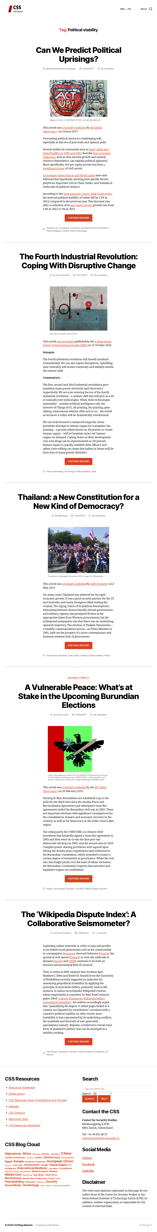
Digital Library (17, 1093)
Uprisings (85, 228)
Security (50, 228)
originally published (74, 127)
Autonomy (36, 1154)
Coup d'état (73, 655)
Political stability (53, 231)
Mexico (53, 1171)
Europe (19, 1161)
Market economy (12, 1172)
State (93, 471)
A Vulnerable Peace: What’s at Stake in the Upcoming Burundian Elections (78, 696)
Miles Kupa (62, 515)
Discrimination (67, 1158)
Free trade (18, 1165)
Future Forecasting (78, 231)
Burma (45, 1153)
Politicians (40, 1182)
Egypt (8, 1161)
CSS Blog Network (23, 1225)
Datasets (14, 1106)
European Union (60, 1161)
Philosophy (30, 1182)
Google (104, 953)
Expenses (8, 1165)
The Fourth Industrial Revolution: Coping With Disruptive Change (78, 261)
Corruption (64, 228)
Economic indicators (99, 228)
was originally (65, 341)
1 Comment (101, 933)
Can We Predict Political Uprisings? (78, 54)
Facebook (88, 1164)
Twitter (74, 957)
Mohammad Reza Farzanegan (62, 68)
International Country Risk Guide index (87, 194)
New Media (38, 1175)
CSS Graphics (17, 1112)
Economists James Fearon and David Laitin (69, 175)
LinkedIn (88, 1171)
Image (53, 120)
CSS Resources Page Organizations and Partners (38, 1100)
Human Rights (58, 1164)
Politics (107, 655)
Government (52, 655)
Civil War (79, 888)
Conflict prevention (15, 1157)
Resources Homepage (22, 1087)
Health (44, 1165)
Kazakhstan (66, 1168)
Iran (56, 228)
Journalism (53, 1168)
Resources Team (18, 1119)
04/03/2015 (80, 714)
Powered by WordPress (47, 1225)
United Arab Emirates (61, 1186)
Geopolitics (63, 1051)
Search (89, 1099)
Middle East (13, 1174)
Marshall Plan (25, 1172)
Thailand (83, 655)
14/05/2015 (79, 515)
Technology (69, 471)
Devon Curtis (62, 714)
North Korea (13, 1178)
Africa (27, 1153)
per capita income (81, 205)
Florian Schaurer (64, 933)
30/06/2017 (88, 68)
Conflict (65, 231)
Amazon (69, 953)
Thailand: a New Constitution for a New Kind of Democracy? (78, 501)
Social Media (13, 1185)
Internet (49, 1054)
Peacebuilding (14, 1181)
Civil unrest (75, 228)
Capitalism (55, 1154)
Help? (104, 1099)
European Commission (35, 1162)
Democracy (52, 1157)
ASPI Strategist (99, 584)
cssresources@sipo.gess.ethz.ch (100, 1138)
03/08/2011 (83, 933)
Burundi (103, 888)
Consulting (29, 1158)
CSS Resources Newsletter (24, 1125)
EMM (72, 961)
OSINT (58, 1179)
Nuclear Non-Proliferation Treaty (38, 1178)
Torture (48, 1186)
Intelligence (99, 1051)
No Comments (107, 68)
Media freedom (40, 1171)
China (66, 1153)
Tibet (42, 1186)
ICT (106, 1051)
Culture (39, 1157)
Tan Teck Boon (63, 275)
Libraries (73, 1051)
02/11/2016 (82, 275)
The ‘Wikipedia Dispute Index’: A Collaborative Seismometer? (78, 919)
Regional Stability (78, 678)
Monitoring (27, 1175)
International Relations (32, 1168)
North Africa (51, 1175)
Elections (63, 655)
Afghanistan (13, 1153)
